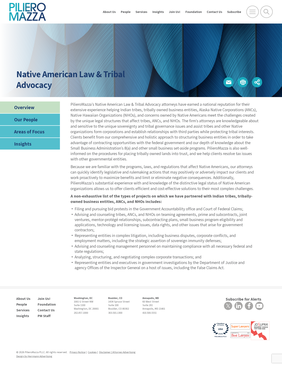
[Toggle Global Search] (266, 12)
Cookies (92, 352)
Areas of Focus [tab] (29, 131)
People (126, 12)
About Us (109, 12)
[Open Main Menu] (252, 12)
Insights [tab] (22, 144)
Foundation (193, 12)
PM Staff (44, 316)
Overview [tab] (24, 107)
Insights (158, 12)
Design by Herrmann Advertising (34, 356)
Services (141, 12)
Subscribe (234, 12)
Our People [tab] (26, 119)
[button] (228, 82)
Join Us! (174, 12)
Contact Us (214, 12)
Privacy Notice (77, 352)
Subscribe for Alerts (243, 299)
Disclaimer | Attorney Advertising (117, 352)
